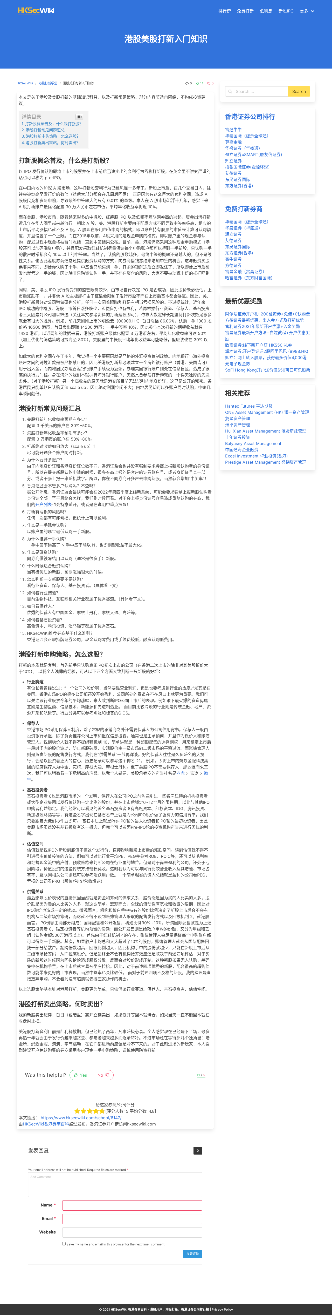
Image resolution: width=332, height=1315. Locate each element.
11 (201, 83)
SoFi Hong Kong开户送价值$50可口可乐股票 (267, 370)
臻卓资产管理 (237, 424)
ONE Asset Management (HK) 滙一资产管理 (267, 412)
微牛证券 (233, 259)
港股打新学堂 (48, 83)
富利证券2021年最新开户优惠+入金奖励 (262, 326)
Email (49, 1218)
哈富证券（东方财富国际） (250, 277)
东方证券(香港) (239, 185)
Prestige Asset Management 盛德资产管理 (265, 462)
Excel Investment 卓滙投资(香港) (256, 455)
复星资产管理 (237, 418)
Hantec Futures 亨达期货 (249, 406)
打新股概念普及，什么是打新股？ (54, 123)
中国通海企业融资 (241, 449)
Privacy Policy (222, 1309)
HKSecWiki (25, 83)
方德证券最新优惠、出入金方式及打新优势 (264, 320)
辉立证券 (233, 160)
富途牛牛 (233, 129)
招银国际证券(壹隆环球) (247, 167)
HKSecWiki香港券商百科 (46, 1124)
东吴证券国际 (237, 179)
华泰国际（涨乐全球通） (248, 135)
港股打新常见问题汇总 (45, 129)
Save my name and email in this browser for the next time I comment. (115, 1244)
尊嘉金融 (233, 142)
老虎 (180, 773)
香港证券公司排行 (250, 116)
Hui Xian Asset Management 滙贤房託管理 (265, 431)
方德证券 (233, 265)
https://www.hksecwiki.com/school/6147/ (81, 1117)
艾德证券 (233, 173)
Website (47, 1232)
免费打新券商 (243, 209)
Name (48, 1205)
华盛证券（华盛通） (243, 148)
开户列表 (43, 504)
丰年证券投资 (237, 437)
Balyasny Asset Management (253, 443)
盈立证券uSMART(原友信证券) (253, 154)
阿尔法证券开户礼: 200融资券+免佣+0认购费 (267, 313)
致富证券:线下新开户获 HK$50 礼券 (258, 345)
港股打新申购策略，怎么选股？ (53, 136)
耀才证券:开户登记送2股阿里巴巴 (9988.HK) (266, 351)
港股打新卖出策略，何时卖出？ (53, 142)
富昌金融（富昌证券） (246, 271)
